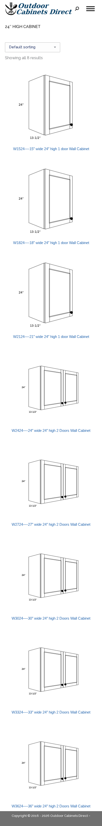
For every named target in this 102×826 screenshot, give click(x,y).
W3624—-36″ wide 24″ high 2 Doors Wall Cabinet (51, 806)
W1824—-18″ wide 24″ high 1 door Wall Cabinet (51, 243)
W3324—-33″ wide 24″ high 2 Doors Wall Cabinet (51, 712)
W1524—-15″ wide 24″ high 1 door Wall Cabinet (51, 149)
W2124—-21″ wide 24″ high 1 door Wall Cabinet (51, 336)
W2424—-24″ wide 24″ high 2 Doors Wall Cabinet (51, 430)
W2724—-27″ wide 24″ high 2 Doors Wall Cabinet (51, 524)
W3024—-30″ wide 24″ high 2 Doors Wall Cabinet (51, 618)
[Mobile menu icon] (90, 8)
